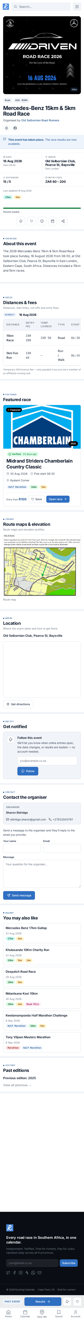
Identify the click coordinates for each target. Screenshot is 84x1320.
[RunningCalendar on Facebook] (14, 1273)
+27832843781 (63, 819)
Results (40, 1301)
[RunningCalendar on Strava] (27, 1273)
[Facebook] (15, 128)
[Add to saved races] (31, 221)
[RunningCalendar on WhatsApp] (33, 1273)
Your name (9, 841)
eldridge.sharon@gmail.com (28, 819)
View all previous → (17, 1085)
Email (46, 841)
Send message (21, 895)
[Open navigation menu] (77, 6)
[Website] (6, 128)
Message (8, 857)
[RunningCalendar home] (6, 7)
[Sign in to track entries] (42, 221)
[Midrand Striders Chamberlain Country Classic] (42, 455)
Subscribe (68, 1263)
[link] (8, 1314)
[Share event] (63, 221)
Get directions (20, 704)
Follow (30, 771)
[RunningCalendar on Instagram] (21, 1273)
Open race (55, 499)
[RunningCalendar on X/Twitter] (8, 1273)
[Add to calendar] (52, 221)
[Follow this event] (21, 221)
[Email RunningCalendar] (39, 1273)
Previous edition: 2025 (19, 1078)
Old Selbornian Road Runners (40, 120)
